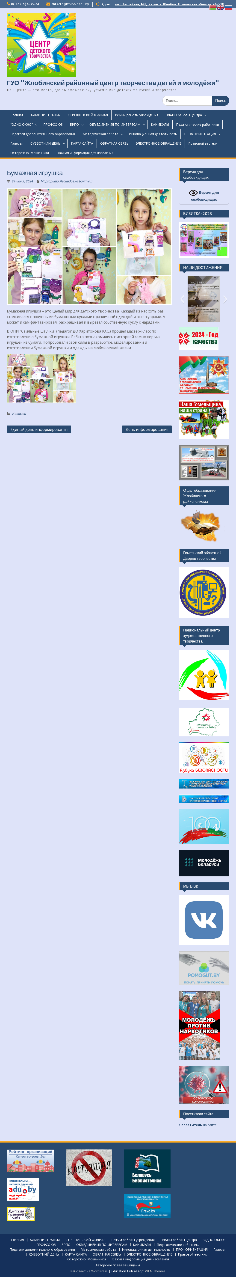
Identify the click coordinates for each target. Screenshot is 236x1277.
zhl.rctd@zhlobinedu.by (70, 4)
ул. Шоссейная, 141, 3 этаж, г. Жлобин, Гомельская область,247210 (169, 4)
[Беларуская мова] (213, 7)
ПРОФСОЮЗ (53, 124)
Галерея (16, 143)
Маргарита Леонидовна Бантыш (66, 181)
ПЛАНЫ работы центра (183, 115)
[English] (221, 7)
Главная (17, 115)
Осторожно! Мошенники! (30, 153)
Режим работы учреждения (136, 115)
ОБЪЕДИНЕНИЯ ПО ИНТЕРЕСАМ (114, 124)
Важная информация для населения (85, 153)
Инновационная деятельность (153, 134)
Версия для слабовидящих (205, 196)
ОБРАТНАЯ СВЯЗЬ (114, 143)
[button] (182, 299)
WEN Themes (155, 1271)
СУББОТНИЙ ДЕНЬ (45, 143)
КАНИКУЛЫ (160, 124)
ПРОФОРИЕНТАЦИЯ (200, 134)
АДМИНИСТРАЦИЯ (46, 115)
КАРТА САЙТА (82, 143)
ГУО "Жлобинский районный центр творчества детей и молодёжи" (113, 83)
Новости (19, 413)
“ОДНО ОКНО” (21, 124)
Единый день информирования (39, 429)
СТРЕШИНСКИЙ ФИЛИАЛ (88, 115)
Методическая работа (100, 134)
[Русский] (229, 7)
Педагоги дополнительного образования (43, 134)
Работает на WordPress (89, 1271)
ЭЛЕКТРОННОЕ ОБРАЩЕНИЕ (158, 143)
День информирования (147, 429)
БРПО (74, 124)
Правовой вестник (202, 143)
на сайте (198, 1125)
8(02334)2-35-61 (25, 4)
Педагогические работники (197, 124)
